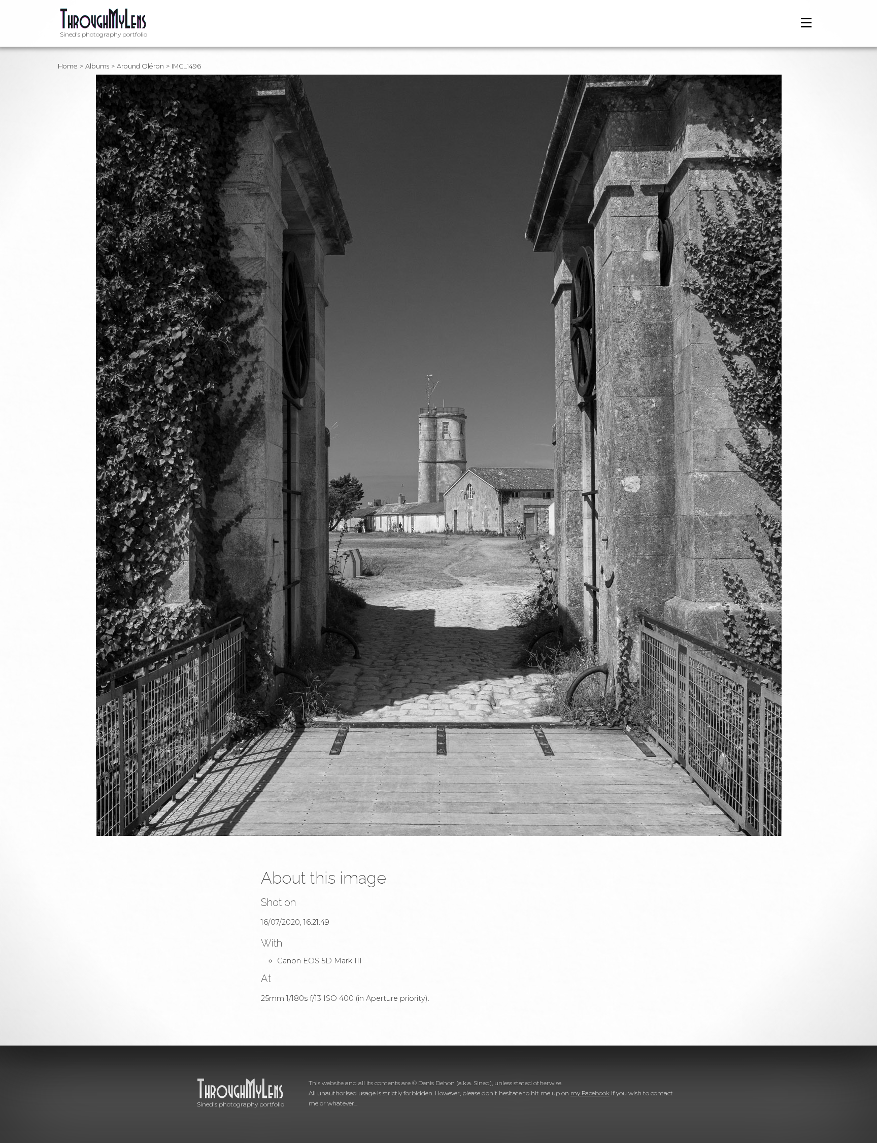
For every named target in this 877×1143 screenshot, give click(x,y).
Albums (97, 66)
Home (68, 66)
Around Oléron (140, 66)
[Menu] (806, 22)
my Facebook (590, 1093)
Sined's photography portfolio (103, 34)
